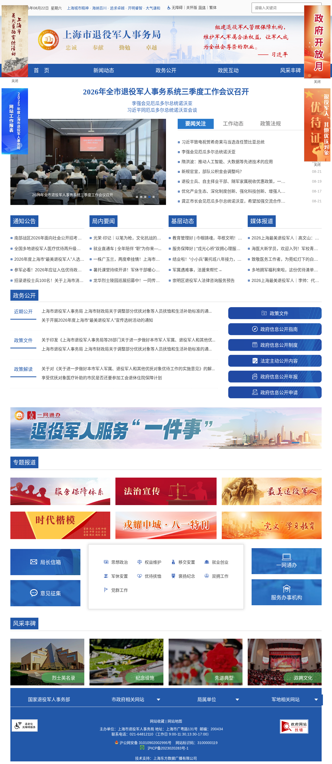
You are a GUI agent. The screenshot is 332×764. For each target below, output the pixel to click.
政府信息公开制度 (279, 345)
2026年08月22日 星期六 (41, 8)
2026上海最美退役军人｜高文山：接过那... (287, 238)
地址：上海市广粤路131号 (177, 729)
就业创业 (220, 562)
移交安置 (186, 562)
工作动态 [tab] (233, 124)
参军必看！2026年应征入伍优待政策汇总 (49, 270)
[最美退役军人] (272, 491)
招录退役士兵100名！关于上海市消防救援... (49, 280)
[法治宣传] (166, 491)
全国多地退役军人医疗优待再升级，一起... (49, 248)
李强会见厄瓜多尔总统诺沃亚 (162, 103)
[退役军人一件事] (166, 447)
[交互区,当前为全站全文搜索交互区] (244, 8)
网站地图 (175, 721)
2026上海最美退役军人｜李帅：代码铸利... (287, 280)
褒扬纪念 (186, 576)
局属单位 (206, 699)
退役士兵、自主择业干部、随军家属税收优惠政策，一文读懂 (235, 181)
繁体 (213, 7)
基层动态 (182, 221)
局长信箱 (50, 562)
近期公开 (23, 311)
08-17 (317, 191)
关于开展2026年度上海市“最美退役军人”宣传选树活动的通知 (97, 320)
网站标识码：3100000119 (196, 743)
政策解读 (23, 369)
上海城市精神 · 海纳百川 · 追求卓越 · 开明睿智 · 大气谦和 (113, 8)
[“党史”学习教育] (272, 525)
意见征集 (50, 593)
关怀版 (191, 7)
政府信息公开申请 (279, 392)
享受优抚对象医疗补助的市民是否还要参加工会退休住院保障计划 (102, 378)
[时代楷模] (60, 525)
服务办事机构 (286, 598)
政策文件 (23, 340)
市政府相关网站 (128, 699)
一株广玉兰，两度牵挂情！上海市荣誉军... (128, 259)
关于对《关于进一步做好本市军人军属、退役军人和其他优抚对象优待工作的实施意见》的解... (128, 369)
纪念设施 (145, 678)
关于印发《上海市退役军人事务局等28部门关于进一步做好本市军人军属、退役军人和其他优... (128, 340)
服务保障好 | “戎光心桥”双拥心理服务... (207, 248)
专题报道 (24, 462)
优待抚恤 (153, 576)
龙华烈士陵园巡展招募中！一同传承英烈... (128, 280)
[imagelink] (25, 725)
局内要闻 (103, 221)
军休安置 (119, 576)
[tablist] (250, 124)
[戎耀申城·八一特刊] (166, 525)
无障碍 (177, 7)
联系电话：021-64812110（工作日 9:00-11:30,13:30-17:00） (161, 734)
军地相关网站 (286, 699)
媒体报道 (261, 221)
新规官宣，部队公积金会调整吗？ (213, 171)
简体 (202, 7)
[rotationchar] (88, 163)
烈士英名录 (63, 678)
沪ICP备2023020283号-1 (168, 748)
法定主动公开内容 (279, 361)
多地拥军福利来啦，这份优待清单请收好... (287, 270)
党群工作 (119, 590)
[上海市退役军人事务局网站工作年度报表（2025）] (15, 153)
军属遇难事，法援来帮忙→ (197, 270)
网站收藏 (157, 721)
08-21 (317, 171)
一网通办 (286, 565)
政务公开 (166, 70)
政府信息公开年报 (279, 377)
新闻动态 (103, 70)
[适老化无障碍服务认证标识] (25, 735)
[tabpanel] (252, 171)
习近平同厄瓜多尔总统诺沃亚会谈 (162, 110)
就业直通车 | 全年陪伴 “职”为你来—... (127, 248)
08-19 (317, 181)
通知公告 (24, 221)
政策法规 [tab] (270, 124)
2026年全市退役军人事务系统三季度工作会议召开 (166, 92)
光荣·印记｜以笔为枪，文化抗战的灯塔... (128, 238)
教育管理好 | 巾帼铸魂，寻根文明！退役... (207, 238)
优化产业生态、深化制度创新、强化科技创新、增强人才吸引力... (235, 191)
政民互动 (228, 70)
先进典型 (224, 678)
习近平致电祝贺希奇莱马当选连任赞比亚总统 (223, 142)
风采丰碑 (290, 70)
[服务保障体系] (60, 491)
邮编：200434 (211, 729)
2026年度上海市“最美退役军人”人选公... (49, 259)
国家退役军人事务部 (49, 699)
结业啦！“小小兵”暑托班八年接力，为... (207, 259)
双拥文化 (303, 678)
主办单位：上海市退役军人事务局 (127, 729)
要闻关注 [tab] (195, 124)
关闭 (14, 81)
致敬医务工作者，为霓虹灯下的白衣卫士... (287, 259)
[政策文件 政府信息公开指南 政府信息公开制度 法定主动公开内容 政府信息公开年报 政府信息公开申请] (270, 304)
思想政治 (119, 562)
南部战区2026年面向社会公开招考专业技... (49, 238)
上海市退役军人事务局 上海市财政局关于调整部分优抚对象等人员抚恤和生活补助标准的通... (127, 311)
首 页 (41, 70)
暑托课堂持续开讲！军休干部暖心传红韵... (128, 270)
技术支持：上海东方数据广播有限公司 (166, 758)
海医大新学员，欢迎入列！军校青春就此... (287, 248)
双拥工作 (220, 576)
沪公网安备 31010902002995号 (145, 743)
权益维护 (153, 562)
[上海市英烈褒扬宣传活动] (15, 76)
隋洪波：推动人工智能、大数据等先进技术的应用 (227, 162)
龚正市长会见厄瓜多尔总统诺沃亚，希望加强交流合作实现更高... (235, 201)
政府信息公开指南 (279, 329)
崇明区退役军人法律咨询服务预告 (203, 280)
